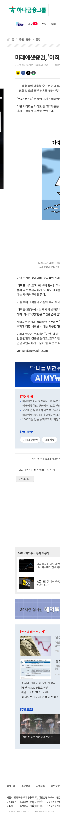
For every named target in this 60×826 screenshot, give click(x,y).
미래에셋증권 (30, 440)
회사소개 (11, 786)
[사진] (35, 646)
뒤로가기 (25, 478)
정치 (53, 24)
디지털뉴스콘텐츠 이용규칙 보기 (37, 470)
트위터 (28, 73)
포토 (44, 24)
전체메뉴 (10, 24)
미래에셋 (49, 440)
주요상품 (26, 786)
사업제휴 (40, 786)
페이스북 (23, 73)
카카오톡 (18, 73)
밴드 (33, 73)
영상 (30, 24)
